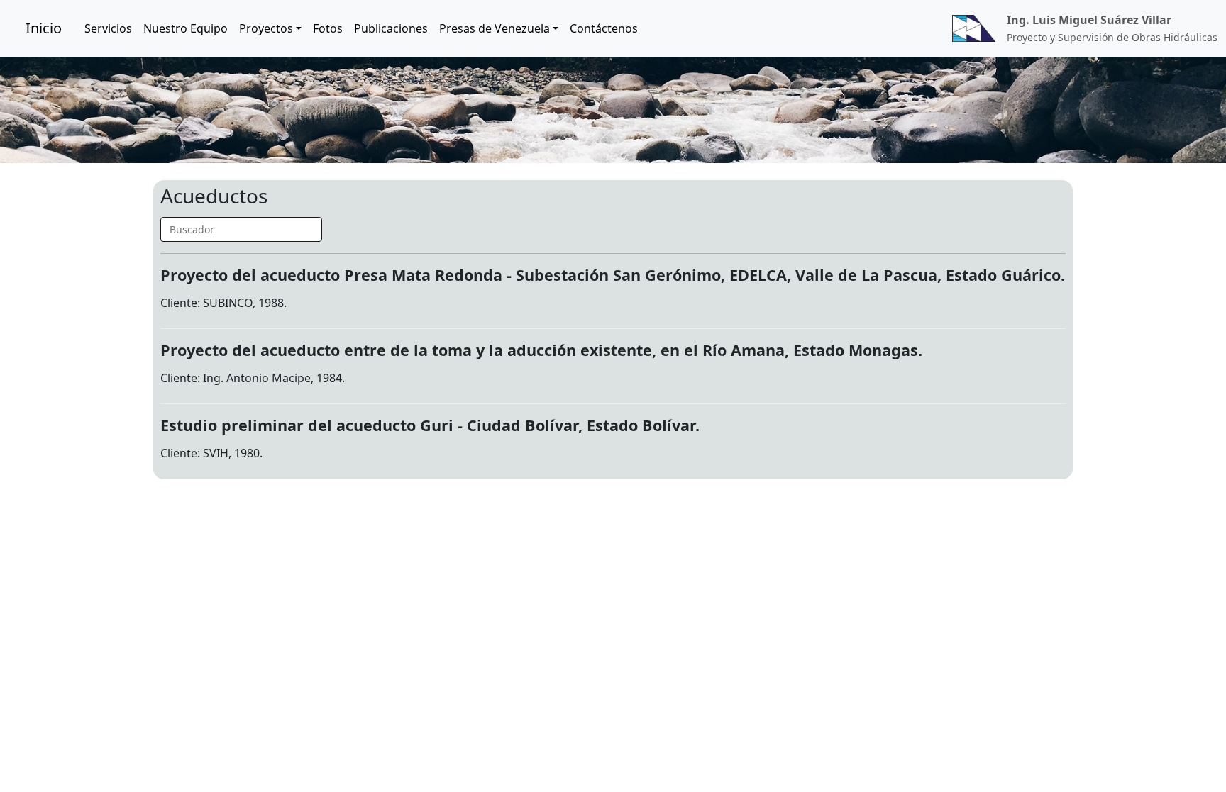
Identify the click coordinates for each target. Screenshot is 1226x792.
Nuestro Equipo (185, 28)
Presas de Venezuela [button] (494, 28)
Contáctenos (604, 28)
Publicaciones (391, 28)
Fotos (328, 28)
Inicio (44, 28)
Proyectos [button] (266, 28)
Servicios (108, 28)
